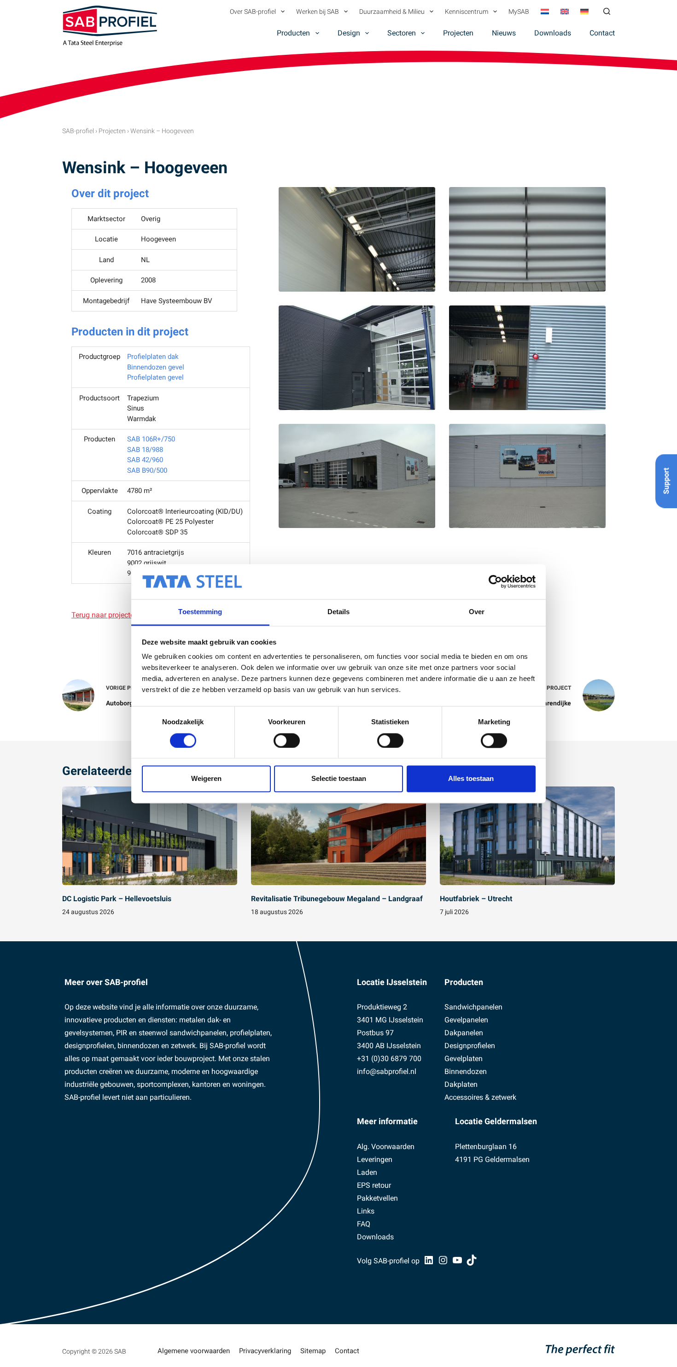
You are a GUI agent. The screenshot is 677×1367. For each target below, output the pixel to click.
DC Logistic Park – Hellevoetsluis (116, 898)
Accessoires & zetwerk (480, 1097)
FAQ (363, 1224)
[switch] (287, 740)
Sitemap (313, 1351)
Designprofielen (469, 1045)
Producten (293, 33)
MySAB (518, 11)
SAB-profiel (78, 131)
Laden (367, 1172)
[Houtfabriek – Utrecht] (527, 835)
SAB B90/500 (147, 470)
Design (349, 33)
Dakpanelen (463, 1032)
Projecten (458, 33)
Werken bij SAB (317, 11)
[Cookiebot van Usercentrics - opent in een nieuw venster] (495, 581)
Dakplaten (461, 1084)
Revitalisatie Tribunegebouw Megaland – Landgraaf (337, 898)
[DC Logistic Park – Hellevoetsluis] (149, 835)
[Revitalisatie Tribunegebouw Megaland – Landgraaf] (338, 835)
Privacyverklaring (265, 1351)
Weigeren (206, 779)
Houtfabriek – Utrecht (476, 898)
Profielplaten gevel (155, 377)
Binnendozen (465, 1071)
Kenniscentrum (466, 11)
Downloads (552, 33)
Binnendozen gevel (155, 367)
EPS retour (374, 1185)
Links (365, 1211)
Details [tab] (338, 612)
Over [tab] (476, 612)
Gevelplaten (463, 1058)
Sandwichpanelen (473, 1007)
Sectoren (401, 33)
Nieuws (504, 33)
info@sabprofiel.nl (386, 1071)
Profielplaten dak (153, 356)
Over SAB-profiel (253, 11)
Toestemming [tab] (200, 612)
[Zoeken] (606, 11)
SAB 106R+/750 (151, 439)
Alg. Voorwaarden (385, 1146)
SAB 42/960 (145, 460)
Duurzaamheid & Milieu (392, 11)
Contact (602, 33)
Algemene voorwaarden (194, 1351)
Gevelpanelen (466, 1019)
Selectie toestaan (338, 779)
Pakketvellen (377, 1198)
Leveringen (374, 1159)
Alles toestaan (471, 779)
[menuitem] (544, 11)
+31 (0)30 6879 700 (389, 1058)
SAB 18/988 (145, 450)
